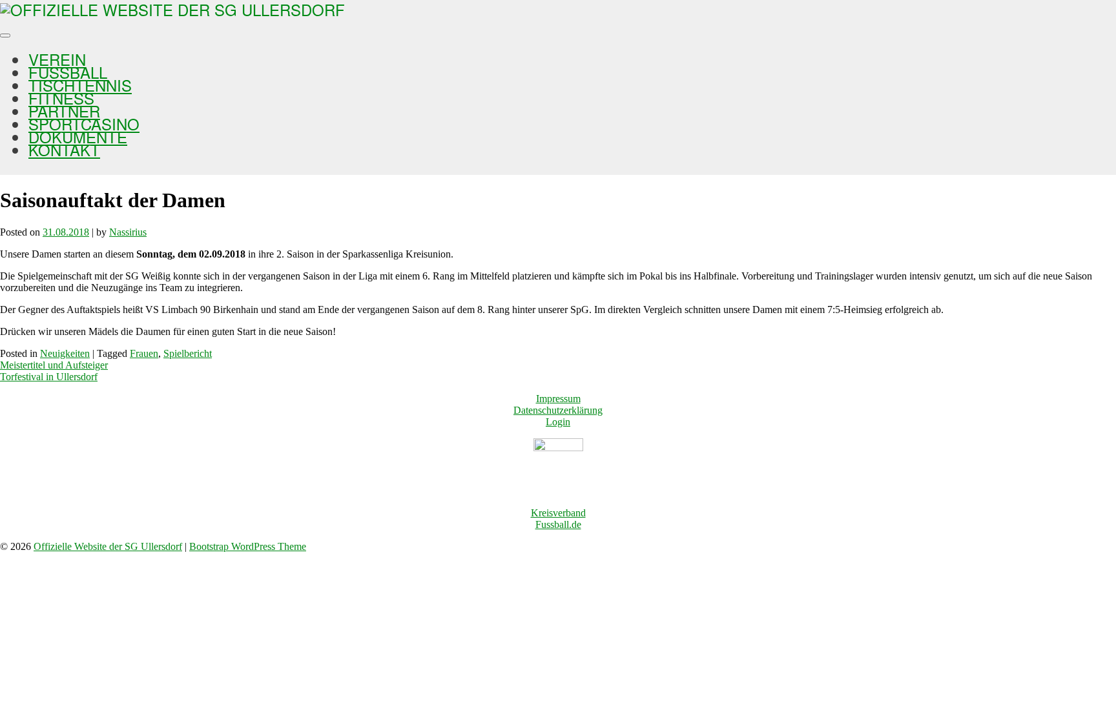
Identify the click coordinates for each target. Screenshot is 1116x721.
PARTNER (64, 110)
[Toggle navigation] (5, 35)
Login (558, 421)
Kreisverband (558, 512)
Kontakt (64, 149)
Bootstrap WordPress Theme (247, 546)
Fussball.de (558, 524)
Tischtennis (80, 85)
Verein (57, 59)
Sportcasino (84, 123)
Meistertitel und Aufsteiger (54, 365)
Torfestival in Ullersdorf (49, 376)
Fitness (61, 97)
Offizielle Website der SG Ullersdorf (108, 546)
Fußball (67, 72)
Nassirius (128, 232)
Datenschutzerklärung (558, 410)
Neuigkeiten (65, 353)
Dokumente (77, 136)
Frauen (144, 353)
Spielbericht (187, 353)
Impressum (558, 398)
